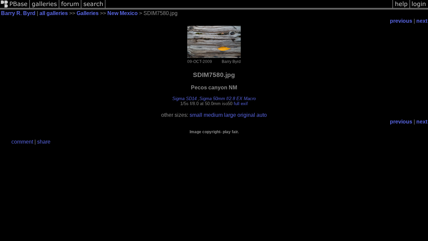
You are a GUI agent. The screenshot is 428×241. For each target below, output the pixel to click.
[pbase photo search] (93, 7)
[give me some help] (401, 7)
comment (22, 142)
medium (213, 115)
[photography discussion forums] (70, 7)
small (196, 115)
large (230, 115)
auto (261, 115)
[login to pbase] (419, 7)
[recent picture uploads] (44, 7)
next (421, 21)
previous (401, 21)
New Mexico (122, 13)
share (43, 142)
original (246, 115)
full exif (241, 103)
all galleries (53, 13)
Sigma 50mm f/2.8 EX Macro (227, 98)
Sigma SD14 (184, 98)
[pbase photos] (15, 7)
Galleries (88, 13)
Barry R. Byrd (18, 13)
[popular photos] (249, 7)
